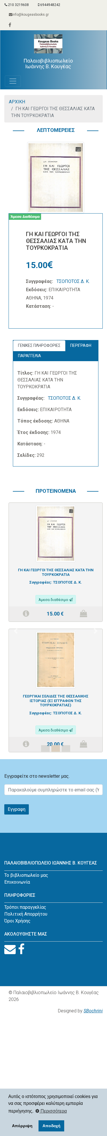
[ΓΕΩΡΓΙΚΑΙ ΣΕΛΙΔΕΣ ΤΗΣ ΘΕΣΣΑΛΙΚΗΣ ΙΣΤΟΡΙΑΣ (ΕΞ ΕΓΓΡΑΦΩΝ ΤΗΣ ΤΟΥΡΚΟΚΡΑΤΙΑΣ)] (56, 659)
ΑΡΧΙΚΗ (17, 101)
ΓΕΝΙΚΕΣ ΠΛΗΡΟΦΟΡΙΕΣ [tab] (39, 345)
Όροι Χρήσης (17, 921)
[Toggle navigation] (13, 81)
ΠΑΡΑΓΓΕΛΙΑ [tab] (29, 355)
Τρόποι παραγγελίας (25, 907)
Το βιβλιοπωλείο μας (26, 875)
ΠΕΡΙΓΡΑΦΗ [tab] (80, 345)
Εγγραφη (16, 809)
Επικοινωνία (17, 882)
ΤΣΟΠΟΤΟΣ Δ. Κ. (73, 281)
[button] (16, 630)
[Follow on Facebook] (21, 949)
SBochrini (93, 1011)
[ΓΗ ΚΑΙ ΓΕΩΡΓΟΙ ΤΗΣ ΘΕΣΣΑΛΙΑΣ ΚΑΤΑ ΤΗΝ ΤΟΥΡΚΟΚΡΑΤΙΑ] (56, 533)
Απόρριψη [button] (22, 1125)
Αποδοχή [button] (51, 1125)
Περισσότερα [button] (53, 1111)
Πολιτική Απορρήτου (25, 914)
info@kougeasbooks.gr (30, 15)
